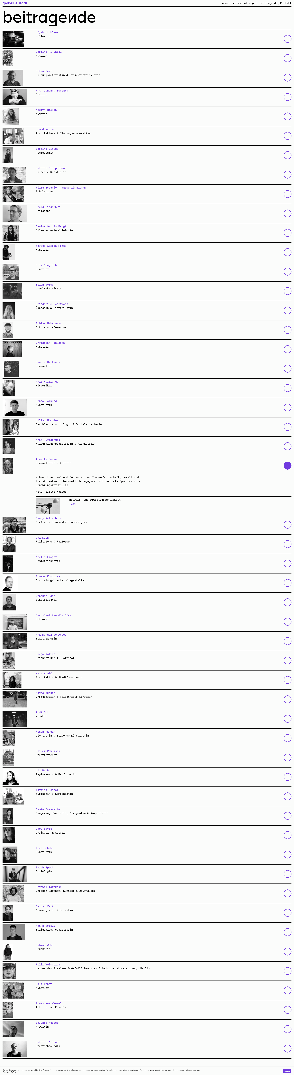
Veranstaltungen (245, 3)
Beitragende (268, 3)
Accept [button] (287, 1071)
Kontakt (285, 3)
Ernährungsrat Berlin (52, 485)
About (226, 3)
